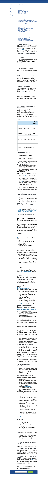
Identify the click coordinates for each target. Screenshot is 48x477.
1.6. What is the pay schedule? (22, 13)
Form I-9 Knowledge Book (12, 11)
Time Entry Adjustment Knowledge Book (13, 9)
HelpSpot (22, 474)
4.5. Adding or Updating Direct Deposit (22, 27)
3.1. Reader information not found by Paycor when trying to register (26, 20)
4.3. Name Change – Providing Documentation (23, 25)
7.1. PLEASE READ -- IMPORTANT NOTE (23, 38)
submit (25, 175)
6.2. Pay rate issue (20, 36)
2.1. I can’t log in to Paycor (21, 17)
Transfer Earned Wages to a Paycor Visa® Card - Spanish (26, 159)
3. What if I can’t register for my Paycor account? (22, 19)
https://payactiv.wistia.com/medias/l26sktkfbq (31, 161)
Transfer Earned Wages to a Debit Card (24, 153)
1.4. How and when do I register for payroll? (23, 11)
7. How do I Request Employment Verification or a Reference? (24, 37)
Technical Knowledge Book (12, 17)
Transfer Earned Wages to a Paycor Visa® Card (25, 155)
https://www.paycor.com (27, 386)
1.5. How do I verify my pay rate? (22, 12)
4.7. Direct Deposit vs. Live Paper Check (23, 29)
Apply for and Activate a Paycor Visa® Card (25, 156)
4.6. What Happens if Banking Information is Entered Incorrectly (25, 28)
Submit (23, 49)
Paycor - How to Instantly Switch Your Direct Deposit (26, 158)
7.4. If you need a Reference (21, 41)
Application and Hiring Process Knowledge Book (13, 12)
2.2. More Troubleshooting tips (22, 18)
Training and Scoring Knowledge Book (12, 15)
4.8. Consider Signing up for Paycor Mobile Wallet (24, 30)
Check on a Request (12, 5)
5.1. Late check (20, 32)
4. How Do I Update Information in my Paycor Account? (23, 23)
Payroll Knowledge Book (12, 14)
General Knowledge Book (12, 8)
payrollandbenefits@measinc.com (26, 271)
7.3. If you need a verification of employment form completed (25, 40)
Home (11, 4)
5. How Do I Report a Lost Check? (21, 31)
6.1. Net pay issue (20, 35)
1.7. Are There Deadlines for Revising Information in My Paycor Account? (27, 14)
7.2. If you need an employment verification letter (24, 39)
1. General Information (19, 7)
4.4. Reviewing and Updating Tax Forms (23, 26)
